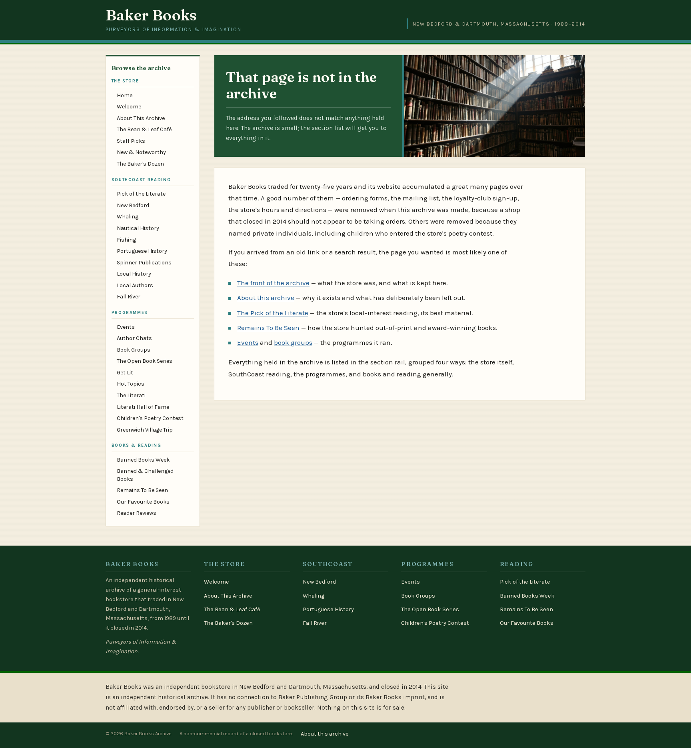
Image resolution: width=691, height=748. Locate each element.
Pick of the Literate (141, 193)
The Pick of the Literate (272, 313)
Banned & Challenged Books (145, 475)
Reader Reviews (136, 513)
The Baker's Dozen (140, 163)
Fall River (128, 296)
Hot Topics (130, 383)
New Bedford (133, 205)
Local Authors (135, 285)
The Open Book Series (144, 361)
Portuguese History (142, 251)
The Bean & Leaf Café (144, 129)
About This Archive (141, 118)
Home (124, 95)
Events (126, 327)
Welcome (129, 106)
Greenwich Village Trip (145, 429)
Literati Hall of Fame (143, 407)
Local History (134, 273)
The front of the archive (273, 283)
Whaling (127, 216)
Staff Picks (131, 141)
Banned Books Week (143, 459)
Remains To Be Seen (142, 490)
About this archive (265, 298)
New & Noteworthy (141, 152)
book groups (293, 342)
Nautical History (138, 228)
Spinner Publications (144, 262)
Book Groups (133, 349)
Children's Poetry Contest (150, 418)
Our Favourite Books (143, 501)
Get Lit (125, 372)
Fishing (126, 239)
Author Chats (134, 338)
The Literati (131, 395)
